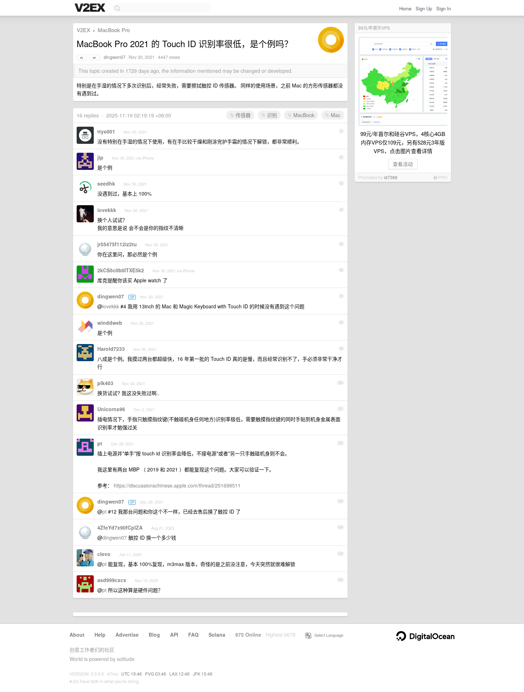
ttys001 (106, 131)
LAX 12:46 (179, 674)
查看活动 (403, 163)
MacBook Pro (114, 30)
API (174, 634)
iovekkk (106, 209)
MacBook (303, 114)
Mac (334, 114)
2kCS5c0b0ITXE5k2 (120, 270)
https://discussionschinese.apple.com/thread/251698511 (177, 485)
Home (405, 8)
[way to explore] (91, 8)
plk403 (105, 383)
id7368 (390, 177)
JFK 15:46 (202, 674)
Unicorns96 (111, 409)
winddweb (109, 322)
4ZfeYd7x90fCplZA (120, 527)
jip (100, 157)
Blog (154, 634)
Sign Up (424, 8)
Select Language (327, 635)
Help (100, 634)
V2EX (83, 30)
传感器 (242, 114)
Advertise (127, 634)
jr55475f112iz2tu (117, 244)
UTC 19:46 (131, 674)
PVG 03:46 (155, 674)
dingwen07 (114, 57)
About (77, 634)
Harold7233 (111, 348)
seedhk (106, 183)
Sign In (443, 8)
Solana (217, 634)
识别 (271, 114)
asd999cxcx (111, 580)
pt (99, 443)
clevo (104, 553)
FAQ (193, 634)
